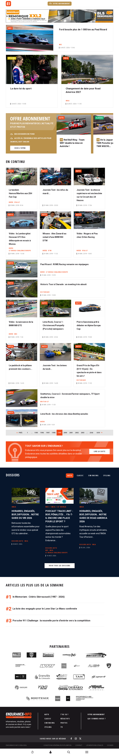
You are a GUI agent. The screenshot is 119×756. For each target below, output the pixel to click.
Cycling (106, 475)
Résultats (65, 718)
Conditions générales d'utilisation (57, 745)
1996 (42, 433)
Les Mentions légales (94, 745)
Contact (78, 745)
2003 (83, 433)
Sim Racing (93, 475)
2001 (71, 433)
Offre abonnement (61, 3)
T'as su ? (64, 714)
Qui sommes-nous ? (97, 718)
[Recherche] (68, 752)
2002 (77, 433)
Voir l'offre (20, 148)
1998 (54, 433)
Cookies (110, 745)
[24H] (32, 752)
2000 (65, 433)
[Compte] (50, 752)
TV (62, 727)
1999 (60, 433)
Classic (80, 475)
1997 (48, 433)
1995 (36, 433)
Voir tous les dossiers (59, 565)
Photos (64, 723)
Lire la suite (99, 451)
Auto (69, 475)
